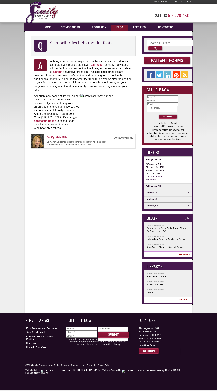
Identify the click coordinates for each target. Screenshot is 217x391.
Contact (165, 2)
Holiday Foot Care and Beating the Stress (166, 239)
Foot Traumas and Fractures (41, 328)
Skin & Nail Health (35, 332)
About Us (99, 27)
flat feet (57, 71)
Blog (151, 218)
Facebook (115, 143)
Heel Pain (31, 343)
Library (153, 266)
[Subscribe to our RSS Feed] (187, 218)
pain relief (97, 64)
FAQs (119, 27)
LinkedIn (123, 143)
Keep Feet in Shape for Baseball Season (165, 247)
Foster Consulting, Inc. (85, 370)
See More (183, 254)
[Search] (155, 48)
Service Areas (71, 27)
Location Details (154, 177)
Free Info (140, 27)
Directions (151, 180)
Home (157, 2)
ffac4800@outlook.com (71, 138)
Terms (179, 126)
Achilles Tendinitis (155, 284)
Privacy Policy (104, 365)
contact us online (45, 120)
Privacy (170, 126)
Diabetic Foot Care (36, 347)
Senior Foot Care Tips (157, 276)
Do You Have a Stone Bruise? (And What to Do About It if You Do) (166, 229)
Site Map (175, 2)
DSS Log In (186, 2)
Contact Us (165, 27)
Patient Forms (167, 60)
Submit (167, 116)
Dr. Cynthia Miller (57, 137)
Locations (147, 320)
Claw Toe (151, 292)
